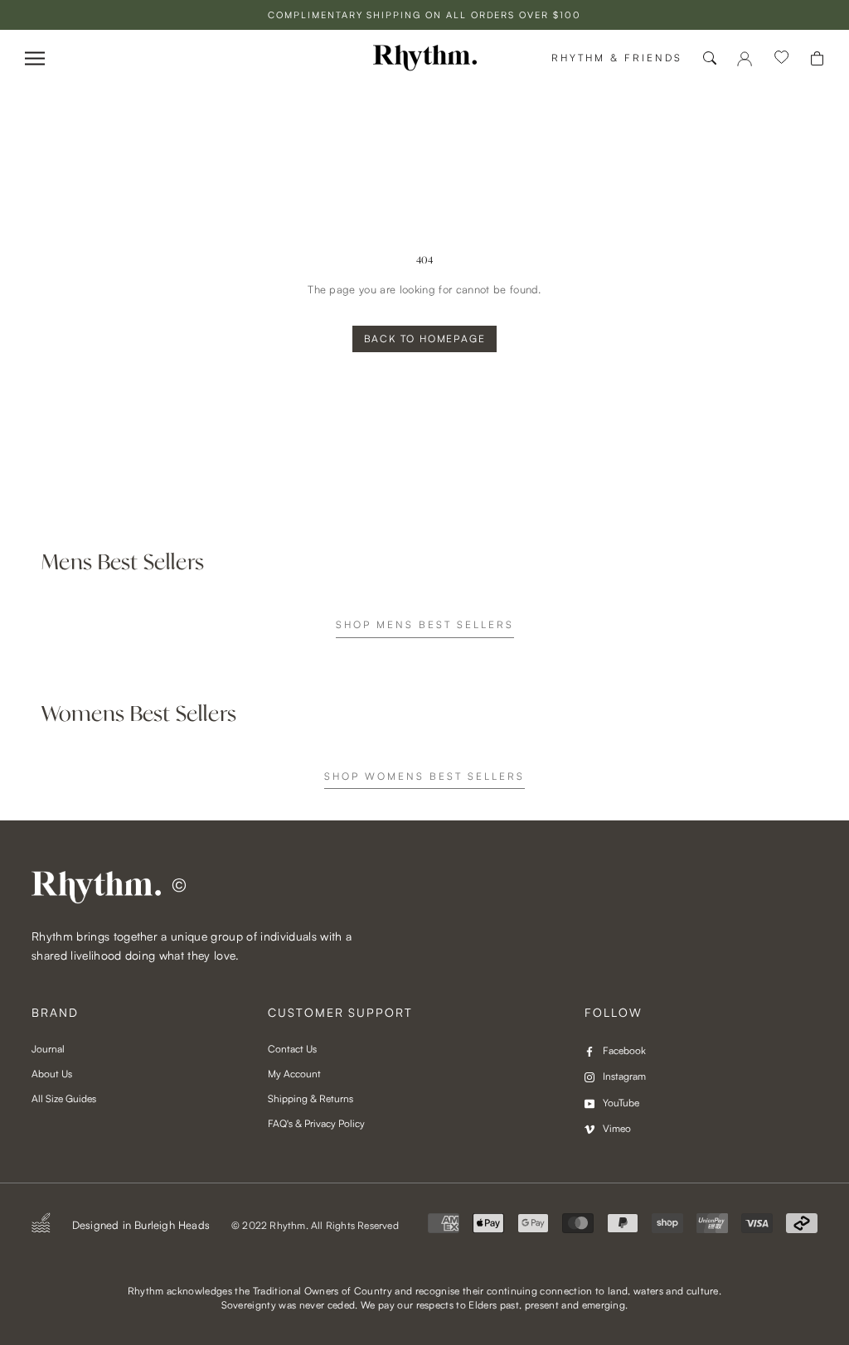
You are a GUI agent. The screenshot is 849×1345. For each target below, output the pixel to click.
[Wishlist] (781, 58)
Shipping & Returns (310, 1098)
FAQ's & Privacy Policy (316, 1123)
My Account (294, 1073)
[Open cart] (817, 58)
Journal (48, 1049)
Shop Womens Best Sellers (424, 776)
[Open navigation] (35, 58)
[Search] (709, 58)
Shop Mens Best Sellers (425, 624)
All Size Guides (64, 1098)
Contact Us (292, 1049)
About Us (52, 1073)
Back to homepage (425, 338)
